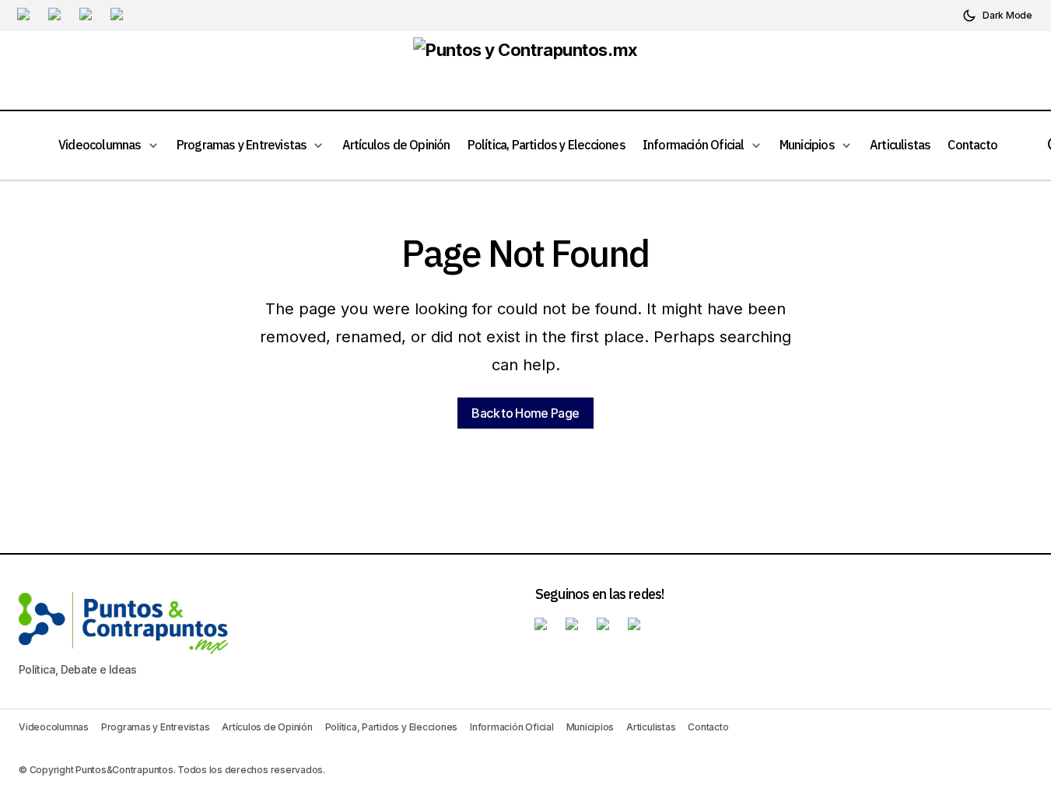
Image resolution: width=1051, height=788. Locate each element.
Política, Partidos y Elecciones (391, 727)
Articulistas (650, 727)
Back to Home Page (525, 413)
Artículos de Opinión (267, 727)
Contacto (708, 727)
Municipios (590, 727)
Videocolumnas (54, 727)
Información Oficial (511, 727)
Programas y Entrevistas (155, 727)
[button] (997, 15)
